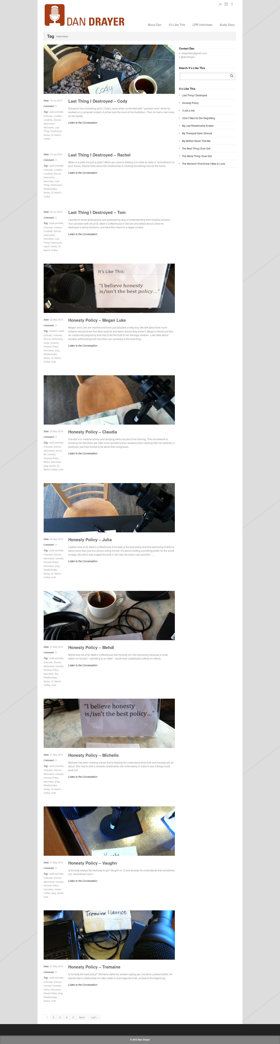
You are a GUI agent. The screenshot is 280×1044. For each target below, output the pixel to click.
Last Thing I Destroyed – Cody (97, 101)
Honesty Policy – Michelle (93, 755)
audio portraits (56, 111)
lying (57, 350)
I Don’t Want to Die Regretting (198, 118)
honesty (54, 342)
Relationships (50, 188)
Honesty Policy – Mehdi (91, 647)
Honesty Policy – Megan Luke (97, 320)
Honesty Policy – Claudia (92, 432)
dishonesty (57, 338)
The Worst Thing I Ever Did (197, 156)
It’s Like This (177, 25)
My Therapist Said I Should (197, 133)
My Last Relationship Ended (197, 125)
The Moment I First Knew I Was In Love (203, 163)
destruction (49, 123)
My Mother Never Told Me (196, 140)
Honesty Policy (51, 346)
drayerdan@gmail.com (194, 53)
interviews (49, 127)
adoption (53, 330)
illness (47, 461)
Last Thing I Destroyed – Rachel (99, 155)
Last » (94, 1017)
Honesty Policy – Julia (90, 539)
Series (47, 135)
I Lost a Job (188, 110)
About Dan (155, 25)
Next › (82, 1017)
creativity (48, 119)
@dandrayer (188, 57)
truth (53, 361)
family (46, 342)
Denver (57, 119)
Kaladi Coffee (50, 993)
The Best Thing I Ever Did (196, 148)
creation (58, 115)
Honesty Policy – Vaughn (92, 863)
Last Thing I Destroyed (194, 95)
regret (47, 246)
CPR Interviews (202, 25)
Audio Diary (227, 25)
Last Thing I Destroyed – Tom (97, 212)
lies (56, 673)
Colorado (48, 115)
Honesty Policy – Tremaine (94, 967)
